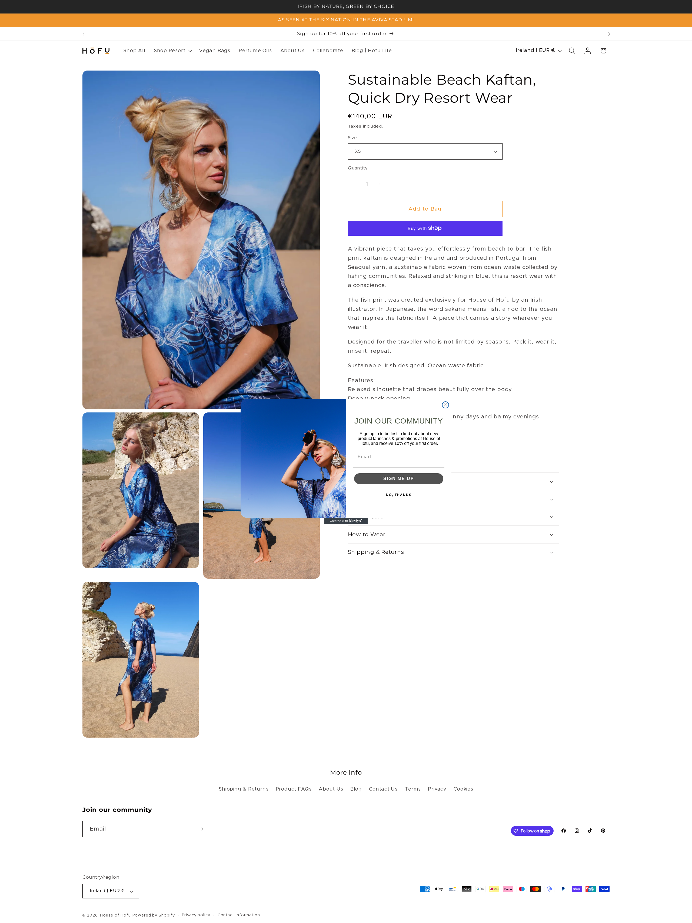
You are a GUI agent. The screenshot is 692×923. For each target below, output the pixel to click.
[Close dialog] (445, 405)
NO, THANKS (399, 495)
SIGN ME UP (398, 478)
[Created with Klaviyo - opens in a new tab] (346, 521)
